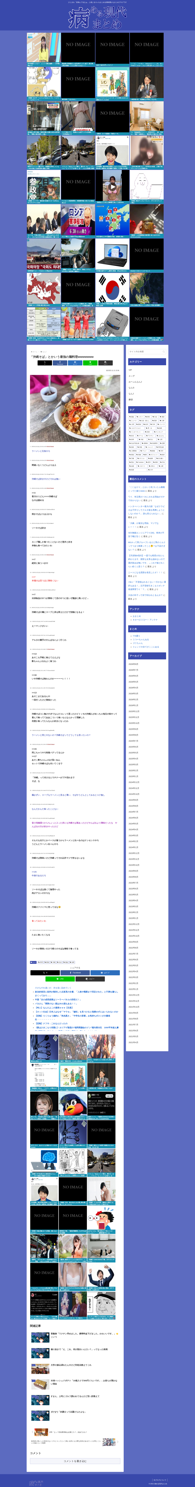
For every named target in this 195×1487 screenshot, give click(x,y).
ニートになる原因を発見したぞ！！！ (145, 572)
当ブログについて (160, 1480)
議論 (66, 962)
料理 (41, 962)
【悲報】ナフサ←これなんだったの (51, 1023)
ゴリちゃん (138, 643)
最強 (47, 962)
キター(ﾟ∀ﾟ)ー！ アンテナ (145, 620)
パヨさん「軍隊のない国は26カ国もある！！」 (56, 1004)
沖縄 (54, 962)
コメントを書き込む (75, 1461)
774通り (136, 636)
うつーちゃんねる (141, 639)
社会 (60, 962)
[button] (105, 362)
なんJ (34, 962)
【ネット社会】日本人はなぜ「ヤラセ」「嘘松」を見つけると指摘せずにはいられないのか (76, 1012)
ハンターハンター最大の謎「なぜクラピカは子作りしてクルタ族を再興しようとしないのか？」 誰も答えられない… (146, 510)
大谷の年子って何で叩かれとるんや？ (145, 595)
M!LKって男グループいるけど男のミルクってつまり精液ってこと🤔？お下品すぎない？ (146, 546)
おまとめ (137, 616)
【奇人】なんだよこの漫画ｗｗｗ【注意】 (54, 1008)
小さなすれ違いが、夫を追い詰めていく (53, 988)
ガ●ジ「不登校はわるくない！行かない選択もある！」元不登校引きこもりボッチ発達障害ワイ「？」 (147, 585)
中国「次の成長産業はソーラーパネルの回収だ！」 (58, 999)
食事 (73, 962)
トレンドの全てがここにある (146, 647)
